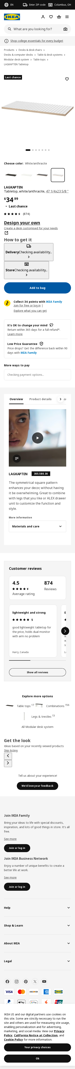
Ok (37, 1058)
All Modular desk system (37, 727)
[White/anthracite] (58, 175)
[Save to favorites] (67, 79)
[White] (27, 175)
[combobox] (33, 29)
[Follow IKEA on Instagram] (16, 981)
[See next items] (60, 399)
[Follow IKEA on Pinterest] (25, 981)
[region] (37, 108)
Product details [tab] (40, 399)
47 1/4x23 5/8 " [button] (57, 191)
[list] (37, 631)
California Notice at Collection (36, 1035)
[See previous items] (8, 756)
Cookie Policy (13, 1039)
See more (10, 839)
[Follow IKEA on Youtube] (44, 981)
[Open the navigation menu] (67, 17)
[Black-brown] (11, 175)
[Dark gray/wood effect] (42, 175)
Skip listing (11, 750)
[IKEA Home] (12, 17)
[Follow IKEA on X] (35, 981)
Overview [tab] (16, 399)
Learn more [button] (15, 334)
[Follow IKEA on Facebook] (7, 981)
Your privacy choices (37, 1047)
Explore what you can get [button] (30, 311)
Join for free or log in (27, 305)
